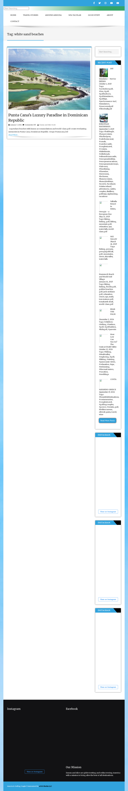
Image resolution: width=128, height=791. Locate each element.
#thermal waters (106, 369)
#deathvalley (104, 354)
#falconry (103, 166)
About (110, 15)
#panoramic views (107, 362)
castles (113, 189)
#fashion (111, 324)
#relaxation (104, 364)
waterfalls (103, 229)
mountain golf (105, 224)
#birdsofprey (104, 136)
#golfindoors (105, 94)
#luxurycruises (105, 179)
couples (102, 191)
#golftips (103, 99)
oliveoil (102, 412)
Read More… (13, 135)
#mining (110, 359)
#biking (107, 352)
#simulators (104, 104)
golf (108, 221)
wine (101, 414)
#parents (112, 329)
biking (107, 219)
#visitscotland (105, 186)
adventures (104, 189)
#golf (106, 91)
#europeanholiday (107, 159)
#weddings (104, 374)
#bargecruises (105, 134)
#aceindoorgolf (106, 89)
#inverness (104, 174)
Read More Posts (107, 420)
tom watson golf (106, 299)
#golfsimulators (106, 96)
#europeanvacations (108, 161)
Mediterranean (105, 409)
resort (101, 297)
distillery (110, 191)
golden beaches (106, 289)
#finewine (103, 171)
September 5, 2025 (106, 129)
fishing (102, 221)
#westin (110, 407)
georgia (109, 249)
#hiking (102, 359)
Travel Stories (30, 15)
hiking (113, 221)
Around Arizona (53, 15)
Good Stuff (94, 15)
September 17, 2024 (107, 392)
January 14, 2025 (106, 282)
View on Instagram (108, 512)
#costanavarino (106, 399)
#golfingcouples (106, 404)
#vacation (103, 372)
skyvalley (109, 256)
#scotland (111, 184)
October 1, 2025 (105, 84)
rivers (101, 256)
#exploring (104, 357)
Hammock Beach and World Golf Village (106, 276)
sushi (111, 297)
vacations (103, 196)
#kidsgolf (103, 329)
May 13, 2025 (104, 216)
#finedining (104, 169)
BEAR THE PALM (113, 311)
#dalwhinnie (104, 151)
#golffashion (110, 327)
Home (13, 15)
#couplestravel (105, 146)
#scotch (102, 184)
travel (113, 412)
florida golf (111, 287)
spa (110, 226)
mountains (108, 254)
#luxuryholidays (106, 181)
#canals (102, 141)
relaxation (103, 226)
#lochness (103, 176)
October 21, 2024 (106, 349)
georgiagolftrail (106, 251)
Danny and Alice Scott (47, 125)
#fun (101, 91)
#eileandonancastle (107, 156)
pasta (108, 412)
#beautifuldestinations (109, 397)
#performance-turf (107, 101)
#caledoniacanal (106, 139)
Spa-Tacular (74, 15)
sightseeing (112, 194)
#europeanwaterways (108, 164)
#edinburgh (104, 154)
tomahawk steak (106, 302)
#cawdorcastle (105, 144)
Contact (14, 21)
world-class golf (106, 304)
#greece (102, 407)
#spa (112, 364)
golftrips (103, 194)
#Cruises (103, 149)
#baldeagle (109, 131)
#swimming (104, 367)
